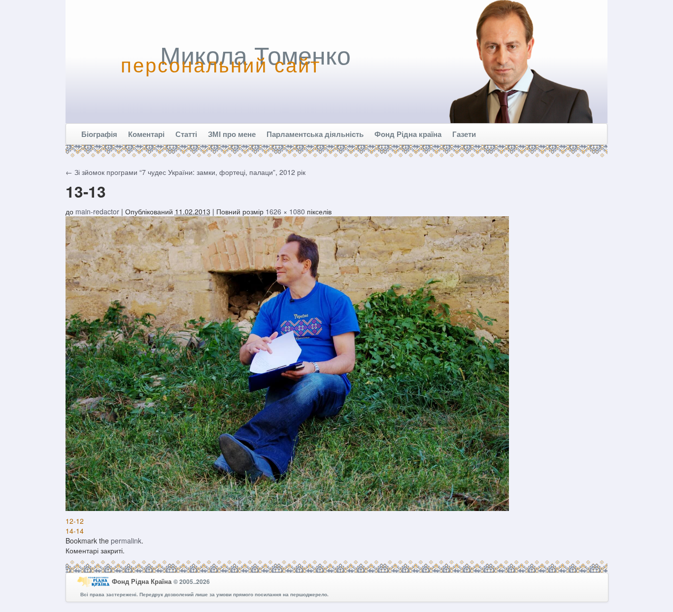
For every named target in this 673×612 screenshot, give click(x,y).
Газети (464, 134)
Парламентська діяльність (315, 134)
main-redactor (97, 211)
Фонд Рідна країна (407, 134)
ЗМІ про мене (232, 134)
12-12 (75, 521)
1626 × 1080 (285, 211)
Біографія (99, 134)
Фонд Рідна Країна (142, 580)
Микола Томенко (255, 54)
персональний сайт (221, 64)
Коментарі (146, 134)
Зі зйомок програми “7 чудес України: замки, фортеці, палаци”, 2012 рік (185, 172)
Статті (186, 134)
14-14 (75, 531)
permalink (126, 540)
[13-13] (287, 363)
